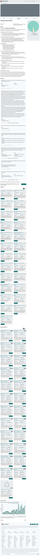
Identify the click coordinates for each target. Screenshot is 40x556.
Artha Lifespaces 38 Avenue (18, 213)
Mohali (9, 540)
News (27, 531)
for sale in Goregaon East (19, 420)
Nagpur (9, 544)
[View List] (25, 188)
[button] (36, 1)
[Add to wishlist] (6, 190)
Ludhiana (21, 543)
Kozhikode (9, 543)
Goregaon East (15, 24)
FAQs (8, 531)
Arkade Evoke (3, 397)
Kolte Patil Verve (3, 275)
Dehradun (3, 542)
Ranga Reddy (22, 538)
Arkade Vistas (2, 472)
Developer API (10, 532)
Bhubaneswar (28, 541)
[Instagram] (36, 524)
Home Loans (3, 532)
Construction (2, 192)
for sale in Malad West (19, 357)
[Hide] (1, 190)
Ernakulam (9, 542)
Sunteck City (3, 306)
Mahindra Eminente (4, 296)
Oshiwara (18, 24)
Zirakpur (21, 540)
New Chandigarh (28, 540)
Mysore (3, 544)
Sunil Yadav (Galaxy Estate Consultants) (13, 179)
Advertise (34, 532)
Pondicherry (34, 544)
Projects (18, 18)
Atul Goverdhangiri (3, 234)
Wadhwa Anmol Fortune (17, 307)
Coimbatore (33, 541)
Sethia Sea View (16, 265)
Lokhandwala (16, 98)
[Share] (12, 190)
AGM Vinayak (16, 254)
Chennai (3, 538)
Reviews (11, 18)
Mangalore (33, 543)
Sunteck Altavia (3, 191)
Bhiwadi (15, 541)
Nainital (15, 544)
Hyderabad (9, 538)
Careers (15, 531)
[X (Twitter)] (32, 524)
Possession (2, 335)
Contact (3, 198)
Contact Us (34, 531)
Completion (8, 192)
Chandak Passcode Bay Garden (5, 286)
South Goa (9, 541)
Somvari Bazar (22, 24)
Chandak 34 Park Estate (4, 265)
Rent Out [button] (33, 1)
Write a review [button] (24, 184)
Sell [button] (30, 1)
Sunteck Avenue (16, 274)
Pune (27, 538)
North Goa (3, 541)
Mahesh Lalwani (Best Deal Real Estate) (13, 158)
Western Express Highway (14, 34)
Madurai (27, 543)
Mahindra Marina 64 (3, 491)
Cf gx (5, 353)
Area (1, 333)
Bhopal (21, 541)
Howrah (9, 539)
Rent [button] (28, 1)
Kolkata (3, 539)
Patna (27, 544)
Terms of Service (16, 532)
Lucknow (15, 543)
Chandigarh (33, 539)
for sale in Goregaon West (6, 332)
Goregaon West (8, 28)
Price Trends (35, 18)
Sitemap (27, 532)
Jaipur (21, 542)
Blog (21, 531)
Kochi (2, 543)
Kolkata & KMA (34, 538)
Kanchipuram (34, 542)
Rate (7, 333)
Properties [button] (26, 18)
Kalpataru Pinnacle (17, 286)
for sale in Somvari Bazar (19, 369)
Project (2, 358)
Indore (15, 542)
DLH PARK (2, 254)
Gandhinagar (28, 539)
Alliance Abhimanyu (16, 359)
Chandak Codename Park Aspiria (19, 234)
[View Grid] (24, 188)
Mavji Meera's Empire (17, 296)
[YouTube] (37, 524)
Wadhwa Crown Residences (5, 317)
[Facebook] (30, 524)
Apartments (1, 24)
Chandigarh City (4, 540)
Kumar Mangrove (16, 192)
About (4, 18)
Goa (32, 540)
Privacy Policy (22, 532)
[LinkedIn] (34, 524)
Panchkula (15, 540)
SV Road (20, 34)
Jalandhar (27, 542)
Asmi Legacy (3, 212)
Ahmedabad (15, 539)
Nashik (21, 544)
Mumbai (1, 3)
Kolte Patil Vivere (16, 202)
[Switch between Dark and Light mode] (38, 554)
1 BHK (4, 47)
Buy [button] (25, 1)
